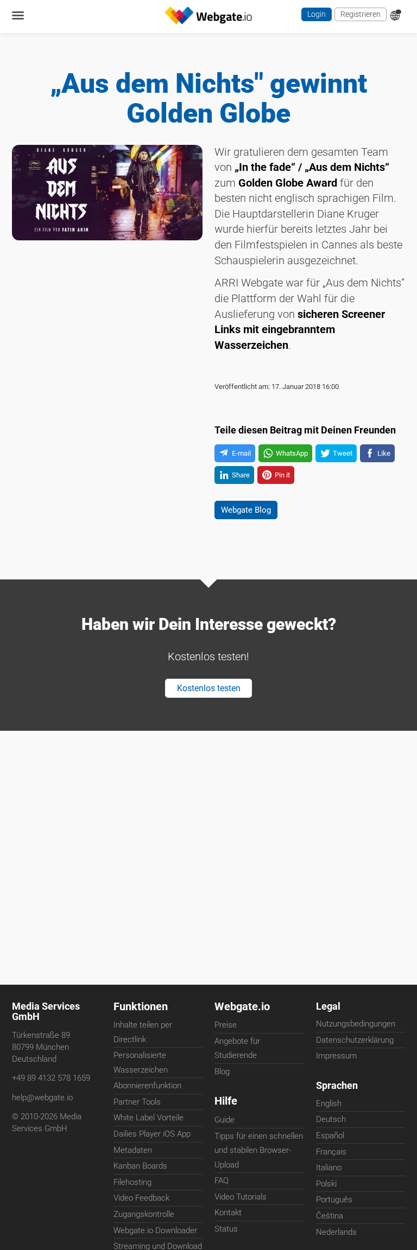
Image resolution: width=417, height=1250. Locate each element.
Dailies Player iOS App (152, 1135)
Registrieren (358, 16)
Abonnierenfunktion (147, 1087)
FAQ (221, 1182)
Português (334, 1203)
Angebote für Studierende (237, 1049)
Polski (326, 1187)
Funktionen (140, 1006)
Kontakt (228, 1214)
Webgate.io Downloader (155, 1231)
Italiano (329, 1171)
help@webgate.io (42, 1100)
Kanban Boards (140, 1167)
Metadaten (132, 1151)
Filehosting (132, 1183)
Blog (222, 1072)
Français (331, 1155)
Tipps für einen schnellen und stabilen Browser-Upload (258, 1152)
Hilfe (225, 1102)
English (329, 1107)
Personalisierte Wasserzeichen (140, 1063)
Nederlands (336, 1235)
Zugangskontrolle (143, 1215)
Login (311, 16)
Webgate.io (242, 1006)
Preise (225, 1026)
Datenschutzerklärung (355, 1042)
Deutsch (331, 1123)
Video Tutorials (240, 1198)
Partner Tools (137, 1102)
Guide (224, 1121)
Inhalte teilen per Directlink (142, 1033)
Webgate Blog (251, 535)
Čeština (329, 1220)
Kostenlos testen (208, 718)
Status (226, 1230)
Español (330, 1139)
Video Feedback (141, 1199)
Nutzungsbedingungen (355, 1026)
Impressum (336, 1058)
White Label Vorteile (148, 1119)
